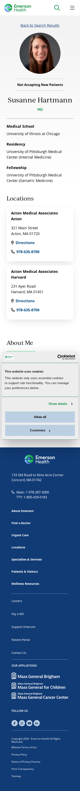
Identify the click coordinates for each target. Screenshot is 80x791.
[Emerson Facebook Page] (14, 723)
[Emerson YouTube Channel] (29, 723)
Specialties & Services (26, 559)
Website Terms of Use (24, 747)
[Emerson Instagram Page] (22, 723)
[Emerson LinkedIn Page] (37, 723)
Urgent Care (20, 535)
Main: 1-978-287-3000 (32, 492)
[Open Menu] (72, 7)
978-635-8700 (27, 251)
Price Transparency (22, 769)
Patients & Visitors (24, 571)
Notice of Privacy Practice (25, 761)
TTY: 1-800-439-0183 (31, 497)
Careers (16, 601)
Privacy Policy (19, 754)
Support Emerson (23, 627)
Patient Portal (20, 640)
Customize (37, 430)
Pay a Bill (17, 614)
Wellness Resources (25, 584)
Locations (18, 547)
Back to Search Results (40, 25)
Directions (25, 242)
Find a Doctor (21, 523)
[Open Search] (57, 7)
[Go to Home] (17, 8)
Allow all (40, 417)
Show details (58, 403)
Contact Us (18, 653)
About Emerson (22, 511)
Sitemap (16, 776)
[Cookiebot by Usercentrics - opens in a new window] (57, 357)
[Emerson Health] (40, 459)
